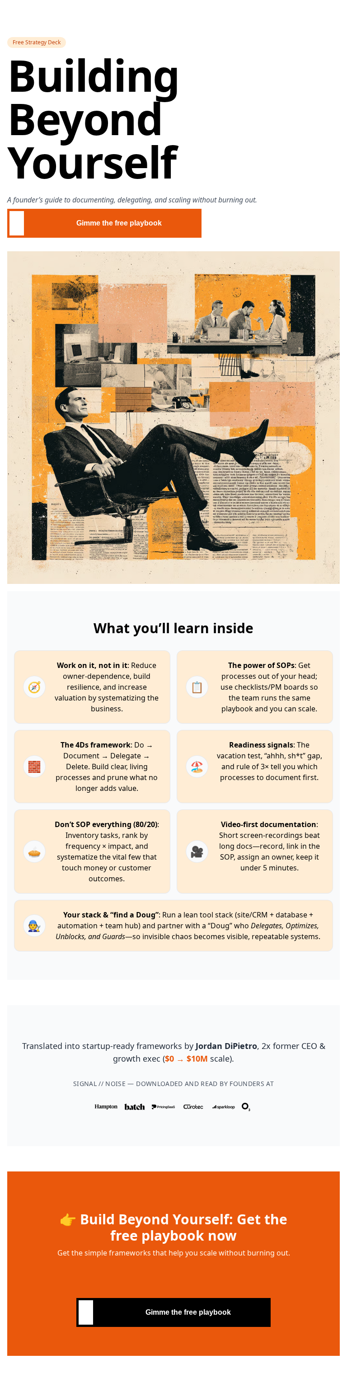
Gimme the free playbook (119, 223)
